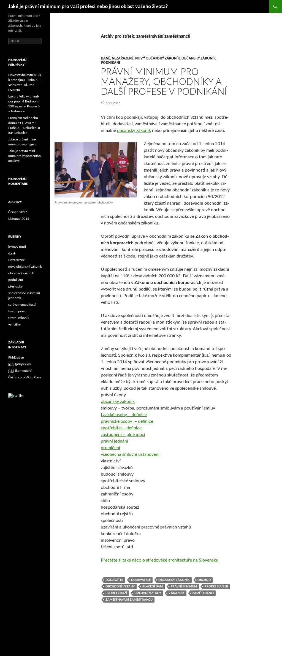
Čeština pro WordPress (24, 377)
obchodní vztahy (120, 586)
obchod (204, 579)
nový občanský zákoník (157, 58)
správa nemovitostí (22, 304)
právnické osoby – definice (127, 421)
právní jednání (114, 441)
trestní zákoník (18, 317)
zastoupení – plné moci (123, 434)
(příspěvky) (19, 364)
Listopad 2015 (18, 218)
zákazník (177, 593)
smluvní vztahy (148, 593)
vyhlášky (14, 324)
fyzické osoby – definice (124, 415)
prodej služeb (216, 586)
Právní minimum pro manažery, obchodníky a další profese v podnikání (164, 81)
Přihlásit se (16, 357)
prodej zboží (116, 593)
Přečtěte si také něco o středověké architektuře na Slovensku (159, 560)
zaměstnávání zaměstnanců (129, 599)
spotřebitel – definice (121, 428)
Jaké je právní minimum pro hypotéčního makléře (24, 155)
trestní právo (17, 311)
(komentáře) (20, 370)
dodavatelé (141, 579)
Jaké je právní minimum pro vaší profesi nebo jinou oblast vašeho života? (88, 6)
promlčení (110, 448)
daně (105, 58)
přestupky (15, 286)
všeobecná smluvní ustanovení (130, 454)
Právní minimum (184, 586)
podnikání (110, 62)
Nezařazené (123, 58)
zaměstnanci (203, 593)
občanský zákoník (198, 58)
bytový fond (17, 246)
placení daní (152, 586)
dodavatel (114, 579)
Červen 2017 (17, 212)
